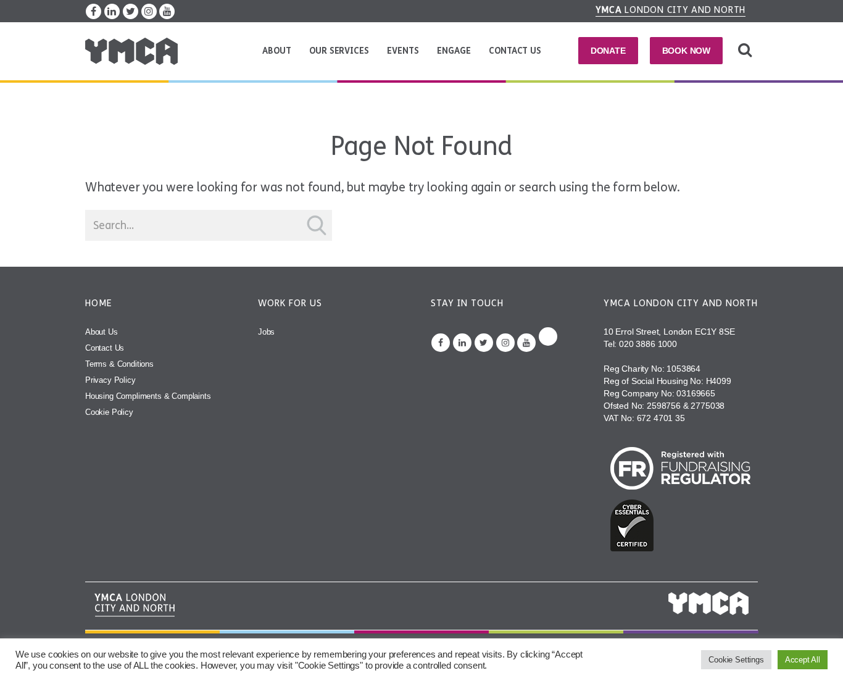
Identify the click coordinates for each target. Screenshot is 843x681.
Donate (608, 51)
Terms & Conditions (119, 364)
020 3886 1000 (648, 344)
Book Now (686, 51)
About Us (101, 331)
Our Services (338, 51)
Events (402, 51)
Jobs (266, 331)
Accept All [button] (802, 659)
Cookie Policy (109, 412)
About (276, 51)
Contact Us (515, 51)
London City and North (671, 9)
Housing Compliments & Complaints (148, 396)
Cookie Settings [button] (735, 659)
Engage (453, 51)
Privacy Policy (110, 380)
